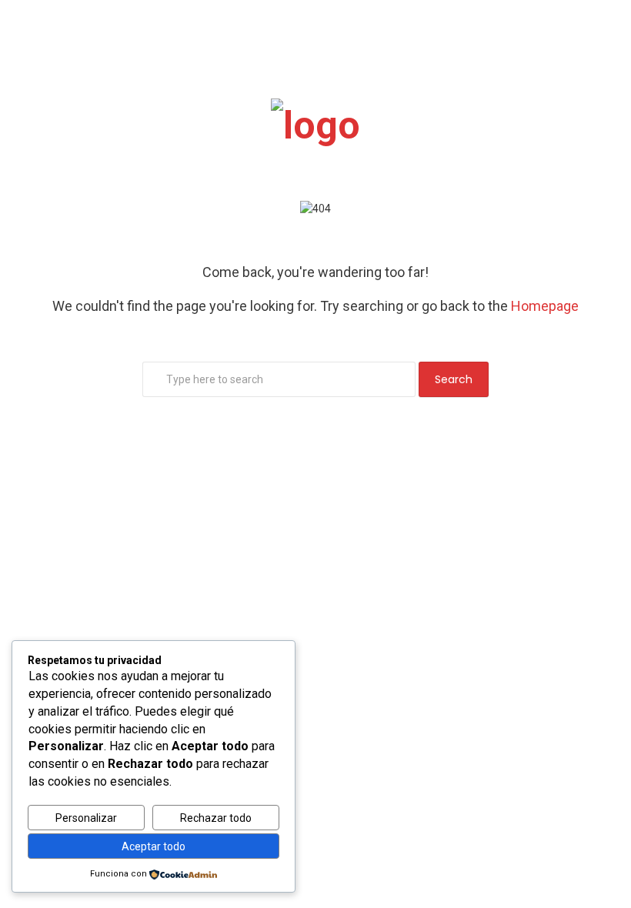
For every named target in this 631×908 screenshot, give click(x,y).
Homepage (545, 306)
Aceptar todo (153, 846)
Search (453, 379)
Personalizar (86, 818)
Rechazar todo (216, 818)
